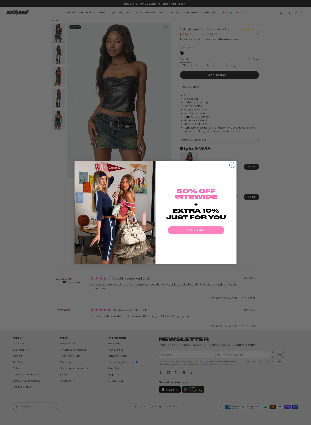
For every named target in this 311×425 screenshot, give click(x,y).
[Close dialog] (232, 165)
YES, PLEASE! (196, 230)
